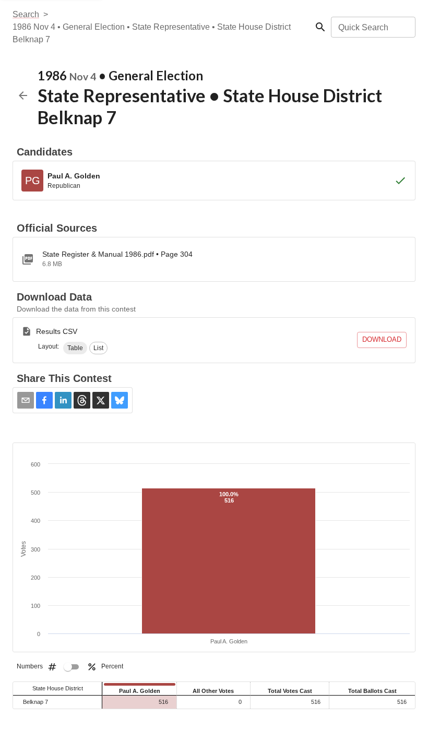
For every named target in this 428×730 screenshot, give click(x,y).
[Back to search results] (23, 95)
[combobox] (372, 27)
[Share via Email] (25, 400)
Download (381, 339)
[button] (75, 348)
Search (26, 14)
